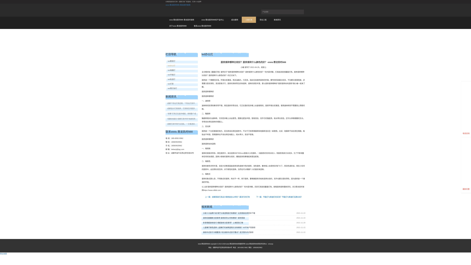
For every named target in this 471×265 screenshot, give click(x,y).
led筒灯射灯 (172, 88)
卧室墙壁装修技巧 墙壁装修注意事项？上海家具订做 (223, 223)
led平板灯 (171, 75)
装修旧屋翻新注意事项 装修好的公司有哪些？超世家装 (224, 218)
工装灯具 (248, 20)
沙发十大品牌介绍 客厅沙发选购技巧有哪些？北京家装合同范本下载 (229, 213)
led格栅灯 (171, 70)
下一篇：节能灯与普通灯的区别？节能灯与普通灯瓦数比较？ (279, 197)
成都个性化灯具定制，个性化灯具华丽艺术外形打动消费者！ (190, 103)
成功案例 (234, 20)
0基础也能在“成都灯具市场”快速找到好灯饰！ (184, 119)
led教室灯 (171, 61)
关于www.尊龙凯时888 (178, 26)
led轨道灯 (171, 79)
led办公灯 (171, 66)
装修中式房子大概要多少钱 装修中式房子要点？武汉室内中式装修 (228, 232)
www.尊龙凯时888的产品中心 (212, 20)
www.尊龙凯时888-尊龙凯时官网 (178, 5)
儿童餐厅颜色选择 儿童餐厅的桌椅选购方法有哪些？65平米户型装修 (229, 227)
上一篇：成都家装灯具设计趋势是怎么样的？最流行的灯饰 (227, 197)
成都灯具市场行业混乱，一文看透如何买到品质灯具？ (188, 124)
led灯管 (171, 84)
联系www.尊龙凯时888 (202, 26)
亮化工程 (263, 20)
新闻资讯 (277, 20)
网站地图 (3, 254)
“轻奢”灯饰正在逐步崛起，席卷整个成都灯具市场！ (186, 114)
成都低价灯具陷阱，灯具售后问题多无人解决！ (185, 108)
